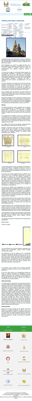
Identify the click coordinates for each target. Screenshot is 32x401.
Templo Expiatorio (4, 33)
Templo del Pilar (27, 24)
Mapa (10, 37)
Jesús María (9, 33)
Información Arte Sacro (28, 28)
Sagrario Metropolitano (16, 30)
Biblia (8, 327)
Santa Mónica (21, 35)
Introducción (5, 24)
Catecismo (23, 327)
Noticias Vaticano (8, 330)
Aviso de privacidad (10, 392)
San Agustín (15, 33)
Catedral (5, 31)
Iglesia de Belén (9, 26)
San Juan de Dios (21, 28)
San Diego (15, 35)
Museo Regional (15, 28)
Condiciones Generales (21, 392)
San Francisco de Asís (21, 25)
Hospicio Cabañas (10, 24)
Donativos (19, 9)
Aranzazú (4, 27)
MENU (27, 14)
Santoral (23, 330)
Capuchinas (4, 29)
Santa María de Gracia (21, 32)
